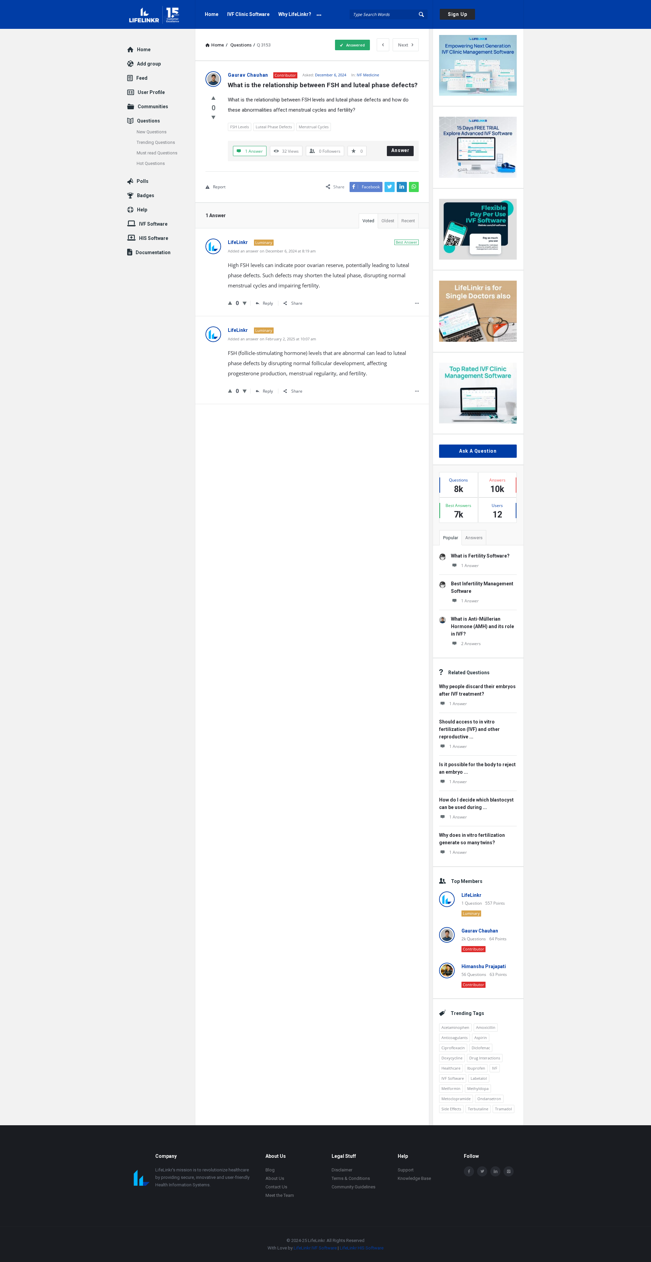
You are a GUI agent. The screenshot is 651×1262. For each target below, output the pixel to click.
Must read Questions (157, 152)
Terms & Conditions (351, 1178)
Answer (400, 150)
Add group (149, 64)
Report (219, 187)
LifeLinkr (471, 895)
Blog (270, 1169)
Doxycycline (451, 1057)
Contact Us (276, 1186)
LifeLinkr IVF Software (315, 1247)
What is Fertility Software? (480, 556)
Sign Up (457, 14)
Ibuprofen (476, 1068)
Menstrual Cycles (314, 126)
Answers (473, 537)
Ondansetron (489, 1098)
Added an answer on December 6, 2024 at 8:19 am (272, 250)
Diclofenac (481, 1047)
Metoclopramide (456, 1098)
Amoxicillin (485, 1027)
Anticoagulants (454, 1037)
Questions (148, 121)
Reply (268, 303)
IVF (494, 1068)
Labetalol (479, 1078)
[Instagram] (509, 1171)
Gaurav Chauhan (479, 931)
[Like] (213, 98)
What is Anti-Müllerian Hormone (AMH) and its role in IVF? (482, 626)
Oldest (387, 220)
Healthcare (450, 1068)
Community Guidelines (353, 1186)
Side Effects (451, 1108)
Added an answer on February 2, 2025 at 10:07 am (272, 338)
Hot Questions (151, 163)
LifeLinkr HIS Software (361, 1247)
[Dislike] (213, 117)
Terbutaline (478, 1108)
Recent (408, 220)
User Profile (151, 92)
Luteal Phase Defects (274, 126)
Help (142, 209)
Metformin (450, 1088)
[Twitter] (482, 1171)
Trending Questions (156, 142)
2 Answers (471, 643)
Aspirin (480, 1037)
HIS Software (153, 238)
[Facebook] (469, 1171)
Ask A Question (478, 451)
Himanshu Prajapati (483, 966)
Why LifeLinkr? (294, 14)
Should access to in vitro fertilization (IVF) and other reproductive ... (469, 729)
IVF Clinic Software (248, 14)
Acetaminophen (455, 1027)
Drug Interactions (484, 1057)
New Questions (151, 131)
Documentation (153, 252)
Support (406, 1169)
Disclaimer (342, 1169)
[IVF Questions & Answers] (161, 14)
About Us (274, 1178)
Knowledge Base (414, 1178)
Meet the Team (279, 1195)
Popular (450, 537)
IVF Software (452, 1078)
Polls (143, 181)
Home (211, 14)
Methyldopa (478, 1088)
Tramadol (503, 1108)
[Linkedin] (495, 1171)
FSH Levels (239, 126)
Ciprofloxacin (453, 1047)
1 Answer (470, 565)
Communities (153, 106)
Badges (145, 195)
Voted (368, 220)
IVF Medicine (368, 74)
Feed (141, 78)
